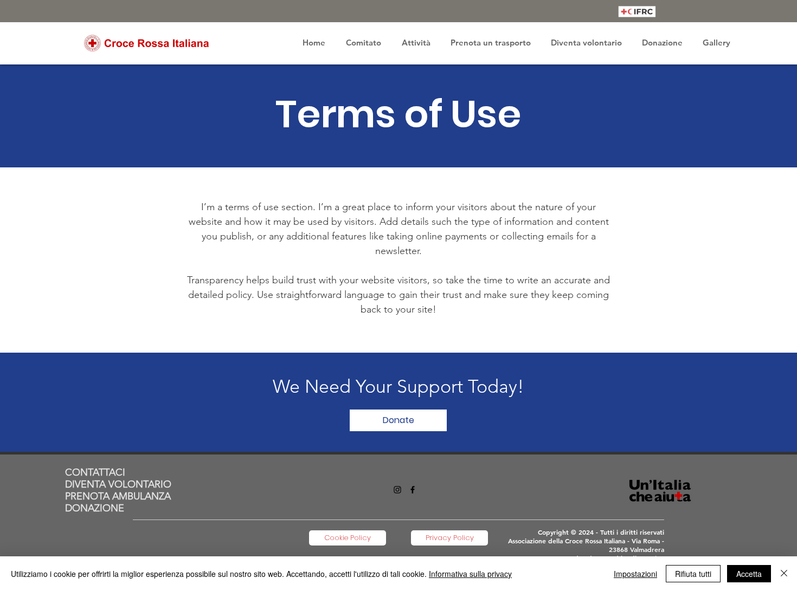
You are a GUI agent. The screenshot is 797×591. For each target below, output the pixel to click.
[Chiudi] (783, 573)
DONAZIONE (94, 508)
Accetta (749, 573)
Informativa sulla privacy (470, 573)
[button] (363, 42)
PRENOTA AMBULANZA (118, 496)
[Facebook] (412, 490)
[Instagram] (397, 490)
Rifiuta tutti (693, 573)
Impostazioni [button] (635, 573)
